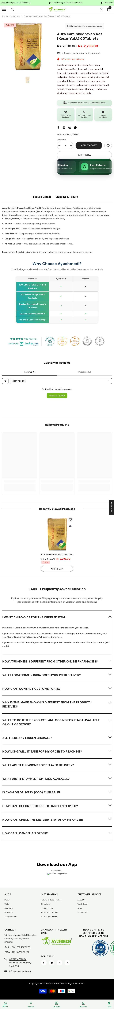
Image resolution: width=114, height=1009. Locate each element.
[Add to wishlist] (70, 519)
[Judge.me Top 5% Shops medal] (87, 341)
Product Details (41, 197)
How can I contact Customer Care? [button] (31, 689)
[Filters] (5, 381)
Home (5, 16)
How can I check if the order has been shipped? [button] (40, 806)
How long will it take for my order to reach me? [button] (42, 751)
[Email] (69, 127)
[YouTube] (59, 962)
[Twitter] (67, 962)
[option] (27, 46)
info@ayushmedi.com (20, 971)
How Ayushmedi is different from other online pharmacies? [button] (50, 661)
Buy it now (84, 155)
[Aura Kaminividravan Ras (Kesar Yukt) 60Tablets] (57, 534)
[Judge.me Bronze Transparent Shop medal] (75, 341)
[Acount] (101, 9)
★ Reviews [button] (111, 507)
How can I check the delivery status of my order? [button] (43, 820)
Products (15, 16)
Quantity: (61, 139)
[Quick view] (70, 526)
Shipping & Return (67, 197)
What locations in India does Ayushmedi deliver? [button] (41, 675)
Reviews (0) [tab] (29, 372)
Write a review (57, 395)
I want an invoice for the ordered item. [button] (34, 617)
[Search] (12, 9)
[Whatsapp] (75, 127)
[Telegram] (64, 127)
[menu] (4, 9)
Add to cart (89, 145)
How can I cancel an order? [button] (25, 833)
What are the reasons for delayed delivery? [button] (38, 765)
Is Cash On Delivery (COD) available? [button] (31, 792)
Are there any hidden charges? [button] (27, 738)
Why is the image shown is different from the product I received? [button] (47, 704)
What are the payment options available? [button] (36, 779)
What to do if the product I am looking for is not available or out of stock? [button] (51, 722)
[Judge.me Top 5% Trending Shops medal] (99, 341)
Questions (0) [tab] (84, 372)
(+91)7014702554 (17, 959)
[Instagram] (51, 962)
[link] (108, 145)
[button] (57, 617)
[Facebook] (58, 127)
